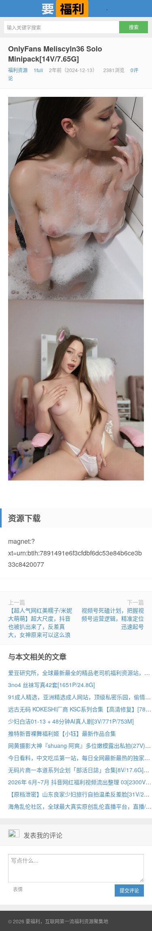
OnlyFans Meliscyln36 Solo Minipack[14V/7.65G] (55, 53)
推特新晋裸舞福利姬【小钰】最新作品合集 (62, 733)
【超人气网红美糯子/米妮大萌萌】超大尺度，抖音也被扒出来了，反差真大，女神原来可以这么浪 (40, 622)
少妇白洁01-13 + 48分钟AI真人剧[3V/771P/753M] (71, 721)
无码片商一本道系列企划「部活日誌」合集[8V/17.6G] (75, 770)
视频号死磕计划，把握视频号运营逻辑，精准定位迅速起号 (112, 618)
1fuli (38, 69)
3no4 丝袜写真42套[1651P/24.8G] (51, 685)
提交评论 (129, 890)
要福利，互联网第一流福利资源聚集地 (76, 8)
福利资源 (18, 69)
